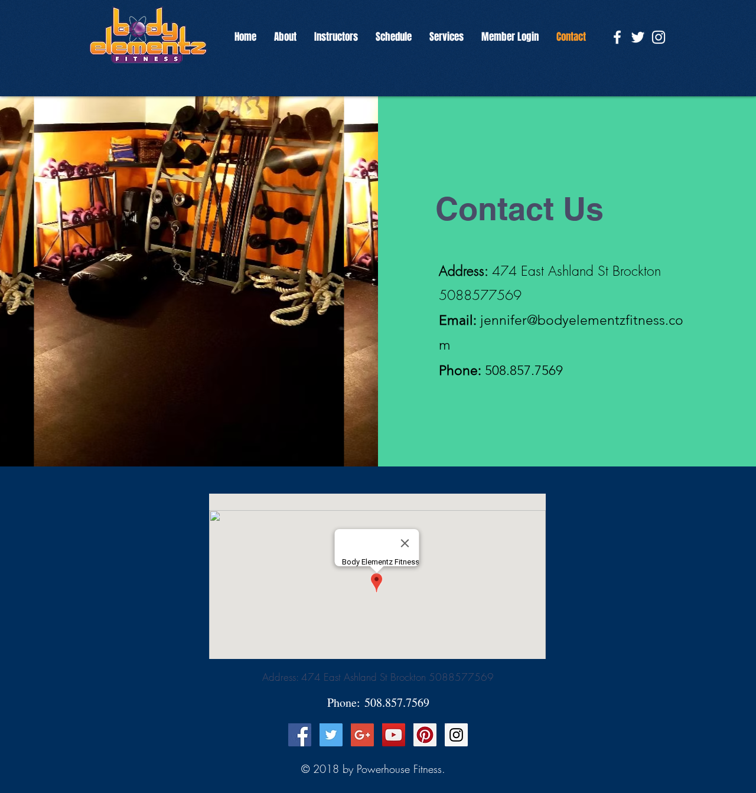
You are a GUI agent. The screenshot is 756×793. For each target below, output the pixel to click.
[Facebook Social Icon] (299, 734)
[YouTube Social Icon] (393, 734)
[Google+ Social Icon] (362, 734)
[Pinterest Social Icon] (424, 734)
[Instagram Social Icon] (456, 734)
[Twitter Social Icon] (331, 734)
